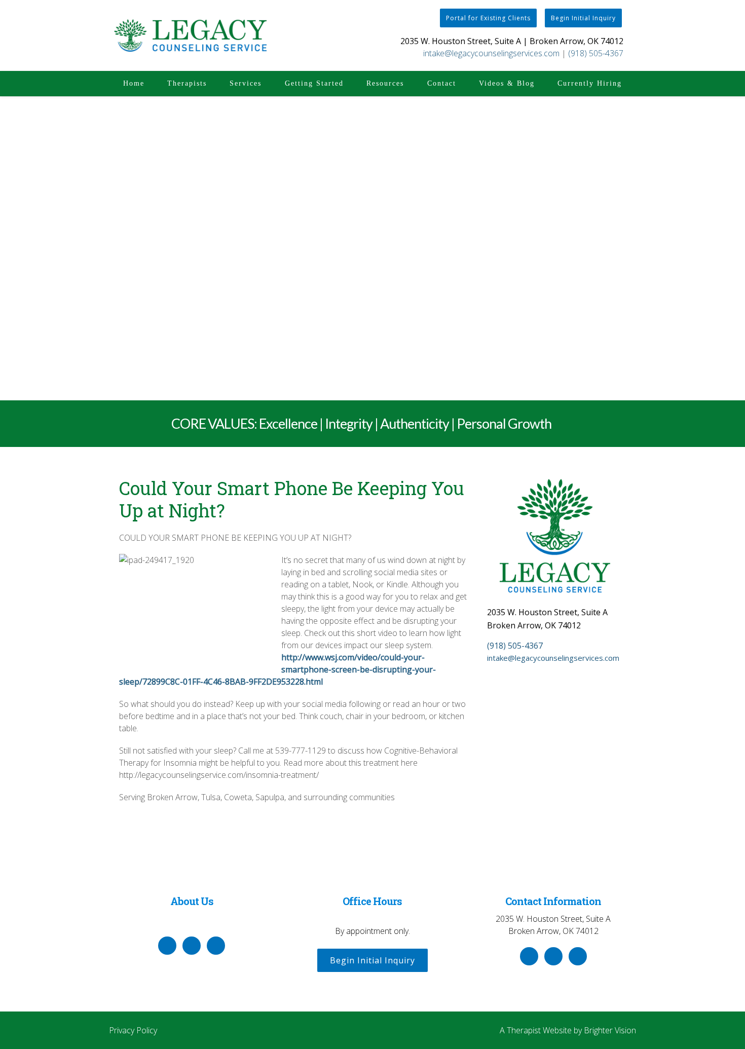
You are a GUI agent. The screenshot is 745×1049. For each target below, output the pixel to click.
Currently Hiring (589, 83)
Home (133, 83)
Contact (441, 83)
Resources (385, 83)
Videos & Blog (507, 83)
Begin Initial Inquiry (583, 18)
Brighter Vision (610, 1030)
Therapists (187, 83)
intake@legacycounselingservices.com (491, 53)
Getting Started (314, 83)
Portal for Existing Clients (488, 18)
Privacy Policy (133, 1030)
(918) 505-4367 (595, 53)
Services (246, 83)
